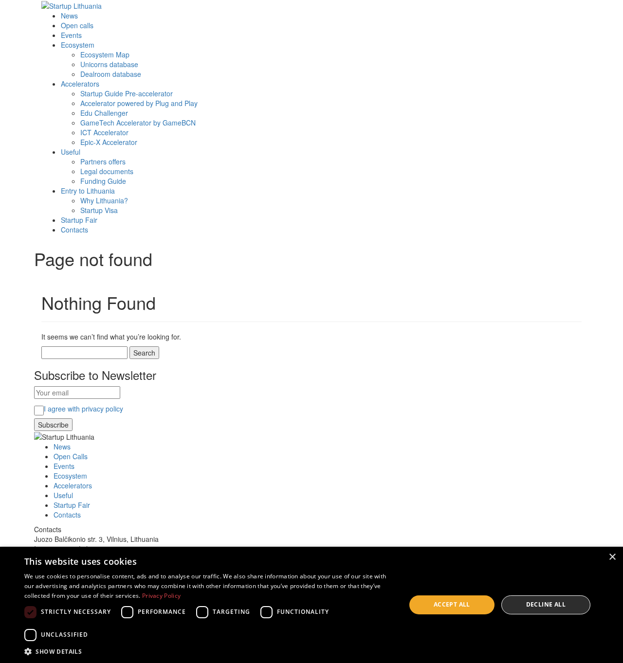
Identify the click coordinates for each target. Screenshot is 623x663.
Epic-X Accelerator (108, 142)
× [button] (612, 557)
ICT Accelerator (104, 132)
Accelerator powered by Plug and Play (139, 103)
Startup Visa (99, 210)
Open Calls (71, 456)
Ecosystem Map (104, 54)
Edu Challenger (104, 113)
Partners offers (103, 161)
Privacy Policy (161, 595)
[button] (209, 651)
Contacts (74, 229)
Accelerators (80, 84)
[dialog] (311, 605)
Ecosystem (77, 45)
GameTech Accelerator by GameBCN (138, 122)
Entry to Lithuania (88, 191)
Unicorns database (109, 64)
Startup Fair (79, 220)
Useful (70, 152)
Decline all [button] (546, 604)
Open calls (77, 25)
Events (71, 35)
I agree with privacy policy (83, 408)
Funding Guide (103, 181)
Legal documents (106, 171)
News (69, 15)
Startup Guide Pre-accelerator (126, 93)
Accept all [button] (452, 604)
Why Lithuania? (104, 200)
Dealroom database (110, 74)
